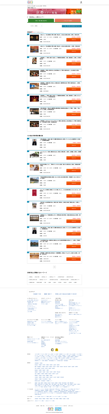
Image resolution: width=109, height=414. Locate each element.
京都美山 (30, 276)
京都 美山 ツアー (53, 276)
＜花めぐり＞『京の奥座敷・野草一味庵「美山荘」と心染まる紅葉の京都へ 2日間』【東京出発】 (60, 34)
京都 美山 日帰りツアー (75, 279)
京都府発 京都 (31, 282)
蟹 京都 (60, 282)
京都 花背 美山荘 (61, 276)
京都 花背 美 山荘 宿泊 (54, 279)
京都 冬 (54, 282)
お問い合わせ (70, 405)
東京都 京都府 (39, 282)
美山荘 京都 (37, 276)
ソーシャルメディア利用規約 (74, 321)
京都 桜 (70, 282)
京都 (45, 282)
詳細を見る (74, 39)
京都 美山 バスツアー (43, 279)
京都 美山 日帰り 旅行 (33, 279)
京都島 (75, 282)
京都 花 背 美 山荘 (70, 276)
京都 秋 (65, 282)
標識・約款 (42, 405)
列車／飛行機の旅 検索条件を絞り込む (72, 26)
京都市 (50, 282)
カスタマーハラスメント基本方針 (61, 405)
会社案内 (37, 405)
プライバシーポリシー (50, 405)
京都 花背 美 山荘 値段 (64, 279)
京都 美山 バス (44, 276)
